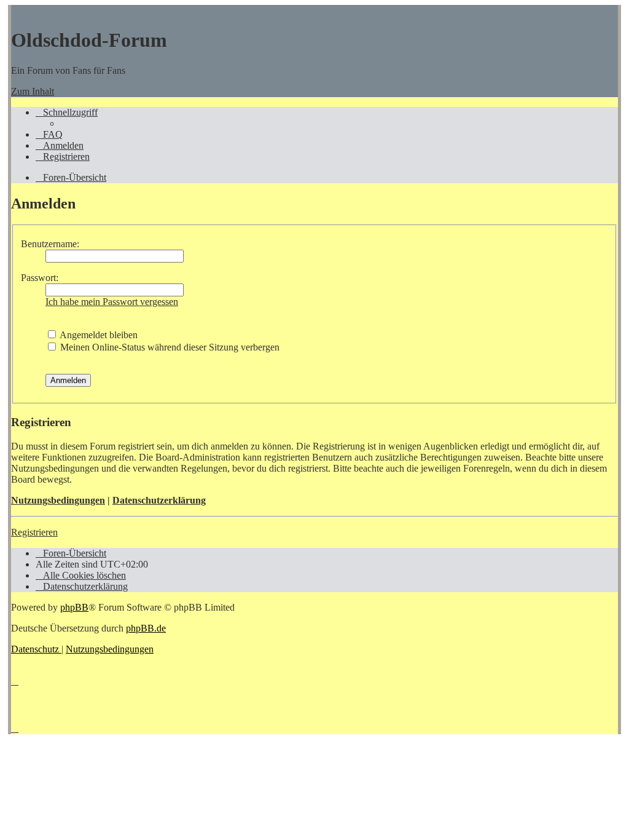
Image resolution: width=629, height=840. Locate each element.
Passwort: (39, 277)
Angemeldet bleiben (98, 335)
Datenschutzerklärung (159, 500)
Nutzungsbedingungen (58, 500)
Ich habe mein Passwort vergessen (111, 301)
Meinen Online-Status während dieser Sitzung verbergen (168, 347)
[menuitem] (49, 134)
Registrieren (34, 532)
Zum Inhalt (32, 91)
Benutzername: (50, 244)
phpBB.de (146, 628)
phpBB (74, 607)
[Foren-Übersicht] (17, 10)
